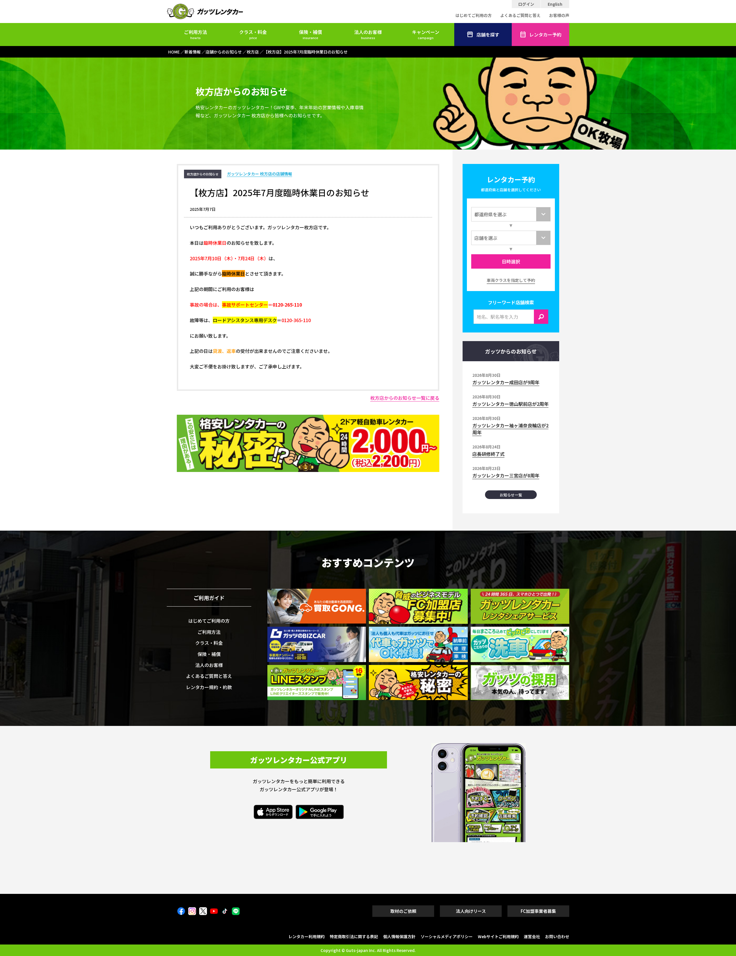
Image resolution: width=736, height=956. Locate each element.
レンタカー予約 (545, 34)
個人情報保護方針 (399, 936)
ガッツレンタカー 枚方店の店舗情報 (259, 174)
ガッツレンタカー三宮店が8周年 (505, 475)
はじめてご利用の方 (473, 15)
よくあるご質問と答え (520, 15)
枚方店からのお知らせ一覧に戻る (404, 397)
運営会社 (532, 936)
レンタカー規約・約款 (209, 687)
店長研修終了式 (488, 453)
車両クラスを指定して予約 (511, 280)
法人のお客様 (368, 34)
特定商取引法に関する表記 (354, 936)
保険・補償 (310, 34)
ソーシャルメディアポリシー (447, 936)
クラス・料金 (253, 34)
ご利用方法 (195, 34)
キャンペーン (425, 34)
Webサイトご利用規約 (498, 936)
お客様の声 (559, 15)
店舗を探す (487, 34)
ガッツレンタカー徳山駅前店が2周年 (510, 403)
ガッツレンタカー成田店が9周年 (505, 382)
